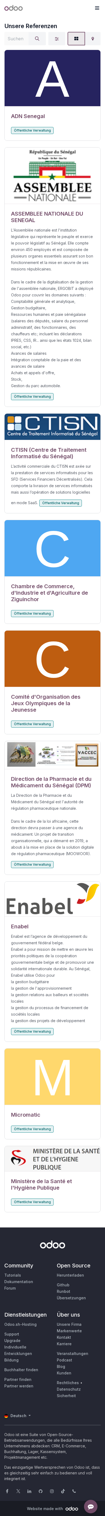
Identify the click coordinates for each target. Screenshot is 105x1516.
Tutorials (12, 1275)
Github (63, 1285)
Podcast (64, 1360)
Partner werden (18, 1386)
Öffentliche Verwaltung (32, 130)
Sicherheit (66, 1395)
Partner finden (18, 1379)
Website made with (45, 1508)
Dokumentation (18, 1281)
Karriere (64, 1343)
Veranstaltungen (72, 1353)
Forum (10, 1288)
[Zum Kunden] (52, 78)
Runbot (63, 1291)
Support (11, 1334)
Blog (61, 1366)
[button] (97, 8)
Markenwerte (69, 1330)
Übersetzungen (71, 1298)
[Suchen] (37, 38)
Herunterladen (70, 1275)
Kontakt (64, 1337)
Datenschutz (69, 1389)
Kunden (64, 1373)
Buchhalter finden (21, 1369)
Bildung (11, 1360)
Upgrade (12, 1340)
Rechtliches (68, 1382)
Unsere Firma (69, 1324)
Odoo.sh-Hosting (20, 1324)
